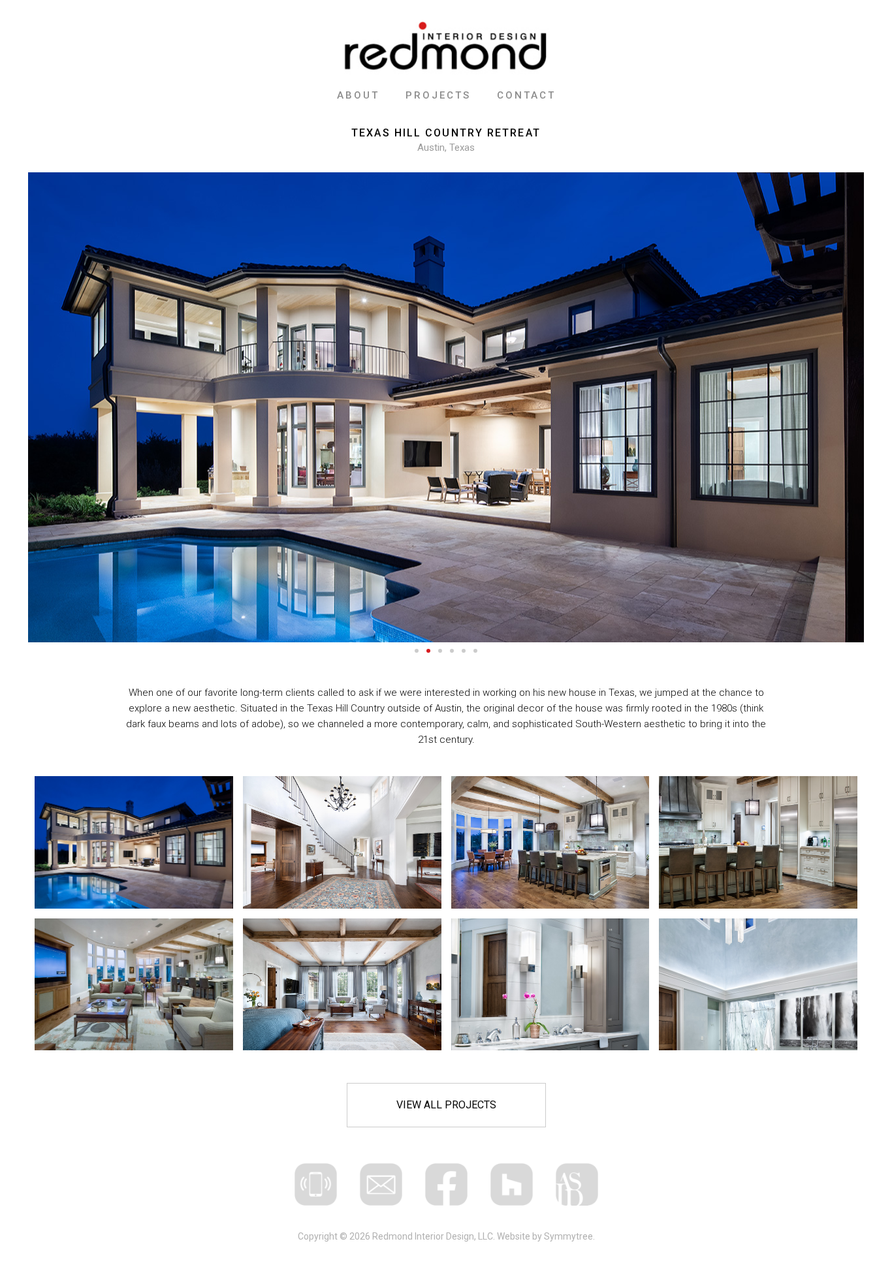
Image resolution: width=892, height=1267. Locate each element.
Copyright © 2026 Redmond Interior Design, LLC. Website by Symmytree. (446, 1236)
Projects (438, 95)
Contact (526, 95)
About (358, 95)
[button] (417, 651)
